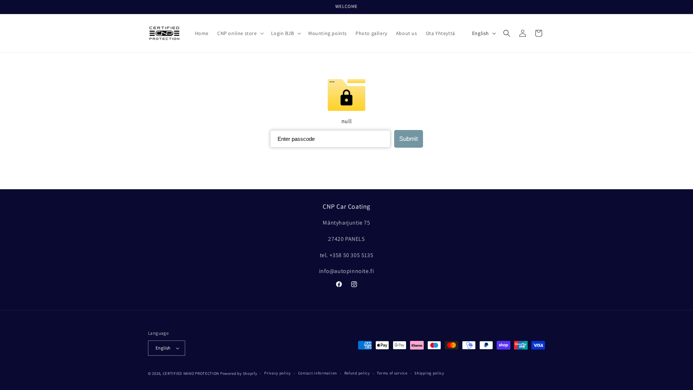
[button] (240, 33)
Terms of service (392, 373)
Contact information (317, 373)
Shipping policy (429, 373)
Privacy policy (277, 373)
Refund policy (357, 373)
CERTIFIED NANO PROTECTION (191, 373)
